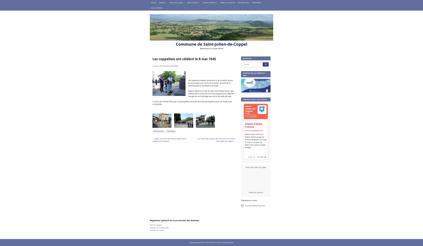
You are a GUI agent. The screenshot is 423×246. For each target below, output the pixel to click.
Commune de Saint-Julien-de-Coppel (211, 44)
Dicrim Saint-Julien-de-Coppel (255, 167)
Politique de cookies (157, 230)
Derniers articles (158, 131)
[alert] (256, 205)
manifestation (171, 131)
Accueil (153, 3)
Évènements (256, 3)
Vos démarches (243, 3)
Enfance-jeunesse (209, 3)
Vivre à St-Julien (192, 3)
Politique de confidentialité (159, 228)
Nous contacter (156, 8)
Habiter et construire (227, 3)
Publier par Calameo (256, 192)
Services (162, 3)
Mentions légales (156, 225)
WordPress (213, 242)
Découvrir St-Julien (176, 3)
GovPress (201, 242)
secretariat (174, 66)
